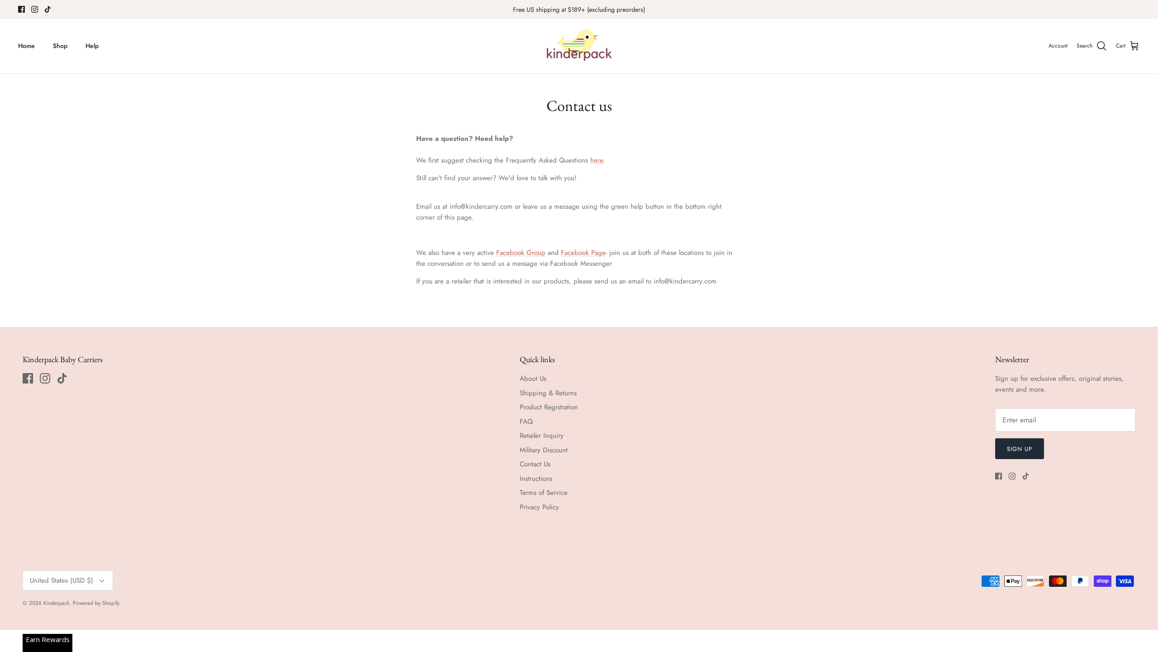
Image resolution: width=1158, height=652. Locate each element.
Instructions (536, 479)
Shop (60, 45)
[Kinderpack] (579, 46)
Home (26, 45)
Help (92, 45)
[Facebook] (21, 9)
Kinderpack (56, 603)
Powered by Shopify (96, 603)
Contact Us (535, 464)
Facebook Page (583, 253)
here (596, 160)
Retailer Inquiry (542, 436)
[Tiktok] (47, 9)
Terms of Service (544, 493)
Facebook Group (521, 253)
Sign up (1019, 449)
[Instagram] (34, 9)
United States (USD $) (61, 580)
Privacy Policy (539, 507)
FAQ (526, 422)
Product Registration (549, 407)
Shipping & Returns (548, 393)
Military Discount (544, 450)
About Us (533, 379)
